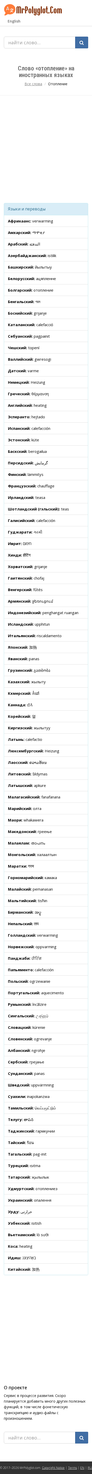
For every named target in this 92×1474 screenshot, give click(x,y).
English (14, 21)
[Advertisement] (46, 149)
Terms (72, 1468)
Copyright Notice (53, 1468)
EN (82, 1468)
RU (90, 1468)
